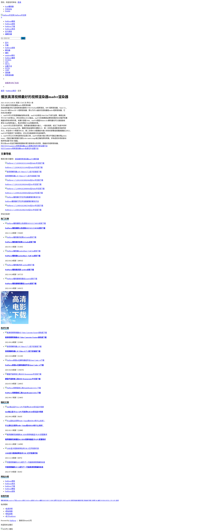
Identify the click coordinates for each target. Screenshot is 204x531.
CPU (111, 500)
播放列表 (81, 500)
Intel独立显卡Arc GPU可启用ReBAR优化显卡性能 (24, 412)
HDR (52, 500)
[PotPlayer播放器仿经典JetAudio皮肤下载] (20, 237)
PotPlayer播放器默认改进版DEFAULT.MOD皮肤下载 (25, 228)
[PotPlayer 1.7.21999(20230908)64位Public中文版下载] (25, 189)
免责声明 (9, 509)
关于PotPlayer (11, 516)
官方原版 (8, 31)
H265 (44, 500)
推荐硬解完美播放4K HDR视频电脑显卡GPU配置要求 (25, 439)
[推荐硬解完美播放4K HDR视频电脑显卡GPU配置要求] (26, 434)
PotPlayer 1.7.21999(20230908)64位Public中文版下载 (24, 193)
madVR (31, 159)
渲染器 (7, 72)
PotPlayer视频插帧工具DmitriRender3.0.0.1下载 (23, 393)
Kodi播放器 (9, 6)
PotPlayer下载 (10, 26)
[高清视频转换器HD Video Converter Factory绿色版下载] (26, 333)
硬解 (2, 500)
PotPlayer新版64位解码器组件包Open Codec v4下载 (24, 365)
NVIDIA (8, 60)
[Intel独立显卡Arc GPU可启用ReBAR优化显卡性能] (24, 407)
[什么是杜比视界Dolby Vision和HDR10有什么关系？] (25, 421)
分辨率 (93, 500)
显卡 (6, 43)
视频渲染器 (9, 75)
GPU (7, 62)
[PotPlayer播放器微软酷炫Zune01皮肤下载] (21, 279)
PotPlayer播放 (10, 58)
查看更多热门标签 (12, 83)
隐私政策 (9, 514)
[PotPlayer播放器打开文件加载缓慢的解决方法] (22, 197)
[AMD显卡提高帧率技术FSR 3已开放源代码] (22, 448)
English (7, 11)
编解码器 (8, 34)
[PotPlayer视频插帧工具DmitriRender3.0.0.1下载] (23, 388)
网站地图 (9, 511)
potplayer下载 (12, 500)
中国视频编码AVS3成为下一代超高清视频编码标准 (24, 467)
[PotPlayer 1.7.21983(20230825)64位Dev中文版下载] (24, 205)
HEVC (7, 64)
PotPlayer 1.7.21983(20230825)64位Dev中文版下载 (23, 210)
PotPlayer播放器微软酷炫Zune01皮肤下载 (20, 283)
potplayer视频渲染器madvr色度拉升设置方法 (19, 148)
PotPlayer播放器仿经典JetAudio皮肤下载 (20, 242)
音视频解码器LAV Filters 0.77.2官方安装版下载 (22, 176)
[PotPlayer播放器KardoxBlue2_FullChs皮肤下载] (22, 251)
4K (97, 500)
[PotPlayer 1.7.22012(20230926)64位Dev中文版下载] (24, 180)
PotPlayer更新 (10, 481)
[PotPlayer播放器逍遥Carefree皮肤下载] (19, 265)
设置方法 (8, 66)
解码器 (7, 50)
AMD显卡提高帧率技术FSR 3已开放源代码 (21, 453)
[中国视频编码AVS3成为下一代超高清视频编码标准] (25, 462)
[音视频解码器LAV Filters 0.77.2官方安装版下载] (23, 172)
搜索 (23, 38)
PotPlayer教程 (10, 21)
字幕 (6, 45)
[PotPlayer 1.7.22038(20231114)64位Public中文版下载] (24, 163)
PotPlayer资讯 (10, 29)
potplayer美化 (10, 55)
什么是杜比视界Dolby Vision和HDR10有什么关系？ (24, 425)
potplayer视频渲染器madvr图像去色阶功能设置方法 (24, 146)
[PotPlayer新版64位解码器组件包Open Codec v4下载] (24, 360)
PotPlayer (13, 520)
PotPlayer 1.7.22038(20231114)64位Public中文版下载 (24, 167)
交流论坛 (8, 9)
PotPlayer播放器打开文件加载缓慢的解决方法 (22, 201)
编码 (6, 53)
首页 (2, 91)
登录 (19, 2)
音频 (117, 500)
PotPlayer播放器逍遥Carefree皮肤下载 (19, 270)
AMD (7, 70)
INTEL (7, 68)
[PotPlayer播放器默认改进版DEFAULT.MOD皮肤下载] (25, 223)
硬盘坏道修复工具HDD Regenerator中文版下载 (22, 379)
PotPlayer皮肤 (10, 24)
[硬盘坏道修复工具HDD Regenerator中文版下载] (23, 374)
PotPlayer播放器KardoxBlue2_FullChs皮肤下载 (22, 256)
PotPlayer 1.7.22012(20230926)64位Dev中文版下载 (23, 184)
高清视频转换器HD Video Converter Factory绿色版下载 (26, 337)
